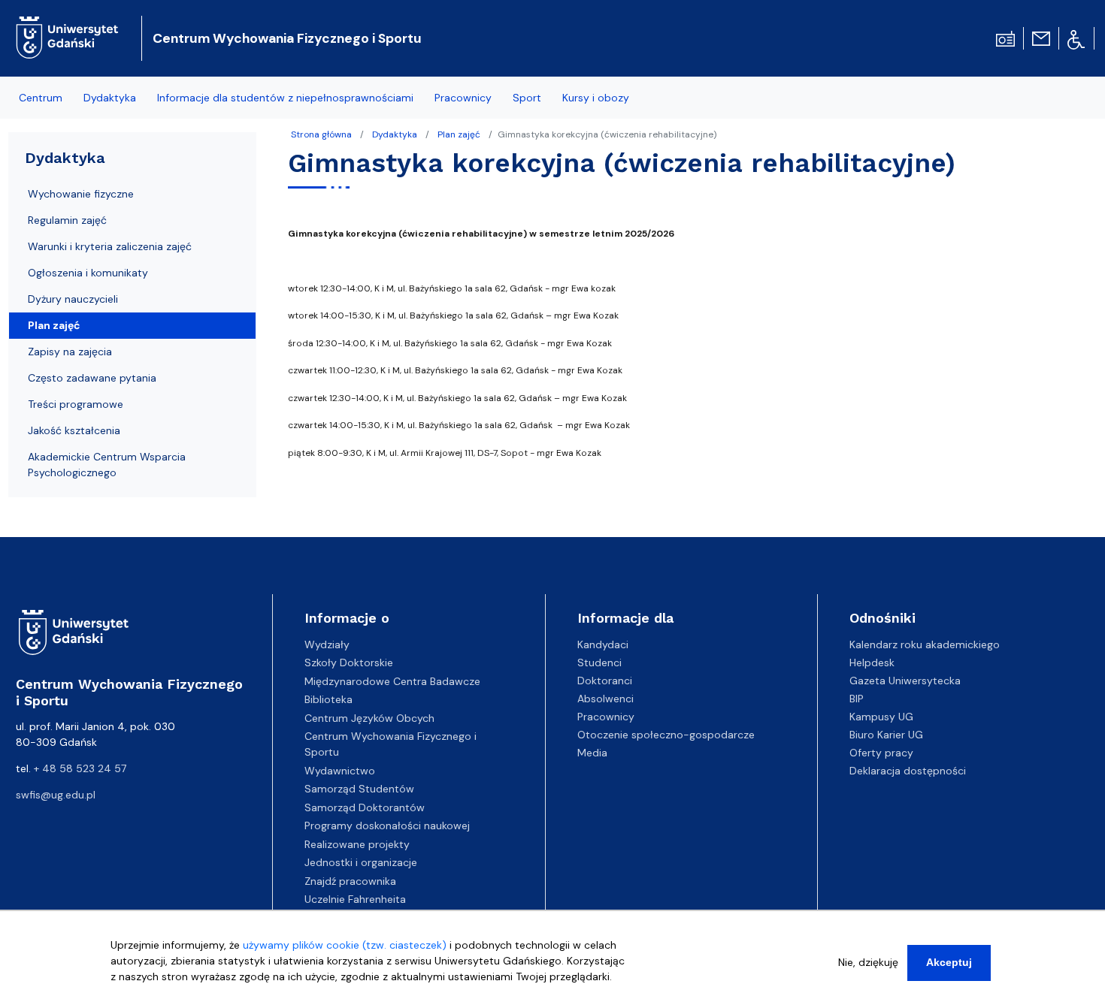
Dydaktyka (394, 134)
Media (592, 752)
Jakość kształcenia (74, 430)
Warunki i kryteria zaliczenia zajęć (110, 246)
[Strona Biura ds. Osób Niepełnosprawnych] (1076, 38)
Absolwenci (605, 698)
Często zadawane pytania (92, 378)
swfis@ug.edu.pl (55, 794)
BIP (856, 698)
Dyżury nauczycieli (73, 299)
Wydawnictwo (339, 770)
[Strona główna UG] (67, 26)
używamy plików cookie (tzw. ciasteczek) (345, 945)
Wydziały (327, 644)
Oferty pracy (881, 752)
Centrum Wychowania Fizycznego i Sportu (287, 38)
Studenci (599, 662)
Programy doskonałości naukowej (387, 825)
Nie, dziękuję (868, 962)
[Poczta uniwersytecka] (1041, 37)
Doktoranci (604, 680)
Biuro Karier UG (886, 734)
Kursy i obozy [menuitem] (595, 97)
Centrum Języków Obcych (369, 718)
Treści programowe (75, 404)
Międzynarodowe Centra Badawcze (392, 681)
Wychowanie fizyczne (81, 194)
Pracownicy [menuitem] (463, 97)
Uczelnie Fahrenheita (355, 899)
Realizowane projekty (357, 844)
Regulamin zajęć (67, 220)
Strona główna (321, 134)
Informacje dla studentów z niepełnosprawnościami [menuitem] (285, 97)
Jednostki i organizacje (360, 862)
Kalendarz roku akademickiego (924, 644)
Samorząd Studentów (359, 788)
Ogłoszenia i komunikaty (88, 272)
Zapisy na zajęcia (70, 351)
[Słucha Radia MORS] (1005, 37)
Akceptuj (949, 962)
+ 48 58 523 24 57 (80, 768)
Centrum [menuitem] (40, 97)
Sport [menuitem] (527, 97)
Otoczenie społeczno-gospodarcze (666, 734)
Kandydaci (602, 644)
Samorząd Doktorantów (364, 807)
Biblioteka (328, 699)
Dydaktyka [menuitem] (109, 97)
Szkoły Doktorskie (348, 662)
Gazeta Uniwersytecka (905, 680)
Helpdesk (872, 662)
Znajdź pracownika (350, 881)
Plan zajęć (458, 134)
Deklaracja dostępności (907, 770)
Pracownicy (605, 716)
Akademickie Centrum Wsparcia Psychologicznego (107, 464)
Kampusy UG (881, 716)
